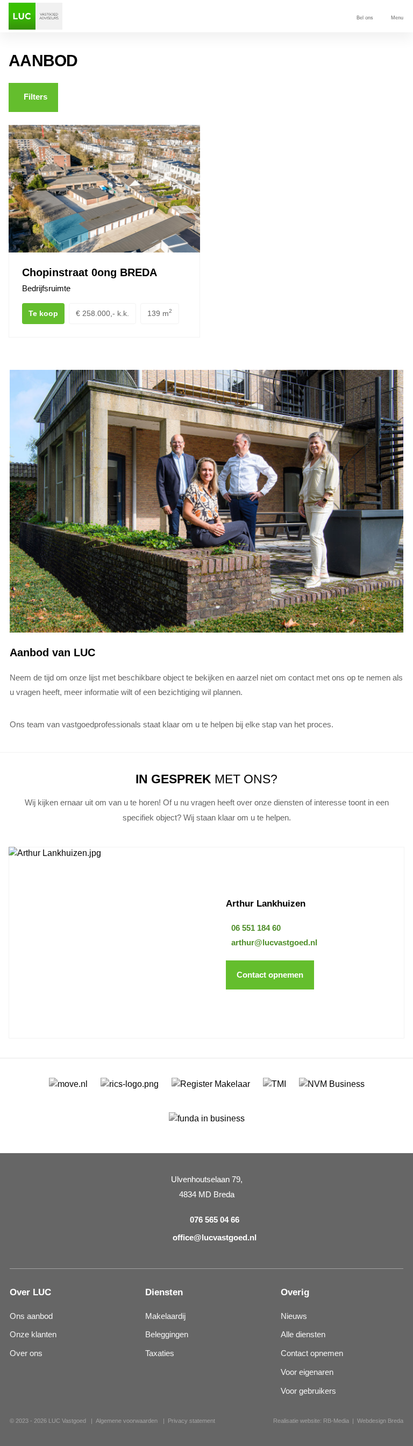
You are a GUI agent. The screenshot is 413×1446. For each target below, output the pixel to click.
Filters (35, 97)
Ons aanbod (31, 1316)
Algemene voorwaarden (127, 1420)
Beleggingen (166, 1334)
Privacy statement (191, 1420)
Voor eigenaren (307, 1372)
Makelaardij (165, 1316)
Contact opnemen (270, 975)
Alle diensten (303, 1334)
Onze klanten (33, 1334)
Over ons (26, 1353)
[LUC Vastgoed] (35, 16)
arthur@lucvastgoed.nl (274, 942)
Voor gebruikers (308, 1391)
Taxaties (159, 1353)
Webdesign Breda (380, 1420)
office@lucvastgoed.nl (215, 1237)
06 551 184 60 (256, 928)
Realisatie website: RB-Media (311, 1420)
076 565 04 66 (214, 1220)
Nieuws (294, 1316)
